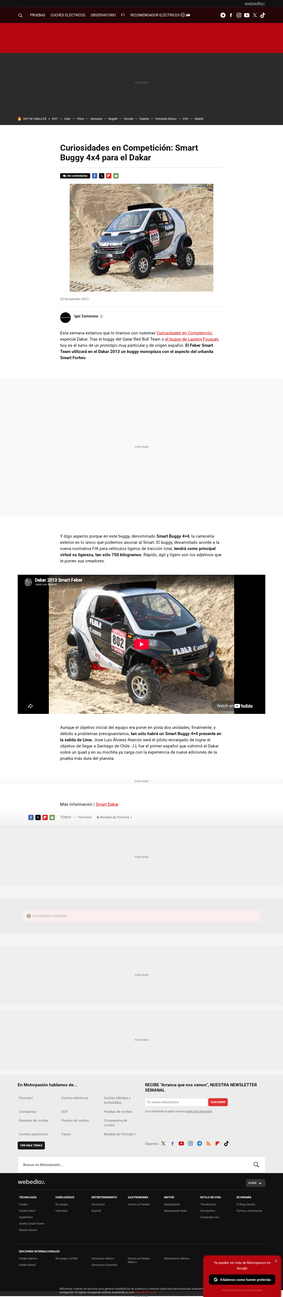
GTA (185, 118)
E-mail (116, 175)
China (80, 118)
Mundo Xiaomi (28, 1230)
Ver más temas (31, 1145)
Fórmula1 (85, 817)
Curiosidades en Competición (184, 333)
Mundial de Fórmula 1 (116, 817)
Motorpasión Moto (175, 1210)
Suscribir (218, 1102)
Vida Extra (61, 1210)
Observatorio (103, 15)
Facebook (230, 15)
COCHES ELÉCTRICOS (68, 15)
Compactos (27, 1112)
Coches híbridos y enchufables (117, 1100)
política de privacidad (198, 1111)
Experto (144, 118)
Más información (146, 1292)
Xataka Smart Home (31, 1223)
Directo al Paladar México (139, 1260)
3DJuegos (61, 1204)
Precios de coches (75, 1121)
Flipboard (108, 175)
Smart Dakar (107, 804)
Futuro (66, 1134)
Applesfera (26, 1217)
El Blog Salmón (246, 1204)
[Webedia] (255, 3)
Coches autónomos (33, 1134)
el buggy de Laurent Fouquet (191, 339)
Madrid (199, 118)
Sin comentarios (77, 175)
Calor (67, 118)
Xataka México (28, 1258)
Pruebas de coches (118, 1112)
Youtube (246, 15)
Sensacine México (103, 1258)
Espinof (96, 1210)
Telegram (223, 15)
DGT (55, 118)
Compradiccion (209, 1217)
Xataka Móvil (27, 1210)
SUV (64, 1112)
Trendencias (208, 1204)
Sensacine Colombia (104, 1265)
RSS (208, 1142)
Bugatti (113, 118)
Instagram (238, 15)
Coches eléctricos (74, 1098)
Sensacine (98, 1204)
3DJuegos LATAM (66, 1258)
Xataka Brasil (27, 1265)
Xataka (23, 1204)
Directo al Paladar (139, 1204)
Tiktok (262, 15)
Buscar (256, 1165)
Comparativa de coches (115, 1123)
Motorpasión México (176, 1258)
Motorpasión (172, 1204)
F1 (123, 15)
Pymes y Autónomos (249, 1210)
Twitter (254, 15)
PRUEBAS (37, 15)
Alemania (96, 118)
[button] (88, 316)
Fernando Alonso (165, 118)
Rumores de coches (33, 1121)
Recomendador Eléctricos (155, 15)
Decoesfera (207, 1210)
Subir (252, 1183)
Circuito (128, 118)
